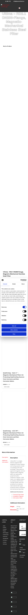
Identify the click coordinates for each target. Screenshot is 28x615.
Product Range (5, 530)
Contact (4, 542)
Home (2, 36)
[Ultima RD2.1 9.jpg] (14, 158)
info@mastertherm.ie (19, 1)
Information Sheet (17, 498)
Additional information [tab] (5, 461)
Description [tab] (5, 457)
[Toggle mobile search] (23, 8)
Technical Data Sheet (18, 494)
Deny (14, 334)
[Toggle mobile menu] (26, 8)
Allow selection (14, 330)
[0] (18, 9)
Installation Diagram (18, 496)
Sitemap (5, 544)
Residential (5, 538)
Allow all (14, 325)
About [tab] (22, 284)
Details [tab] (14, 284)
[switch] (24, 311)
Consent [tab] (5, 284)
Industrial (5, 536)
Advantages (5, 532)
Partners (5, 540)
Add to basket (6, 386)
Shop (5, 36)
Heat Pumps (4, 526)
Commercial (5, 534)
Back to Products (7, 46)
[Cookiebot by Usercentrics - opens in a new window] (20, 280)
